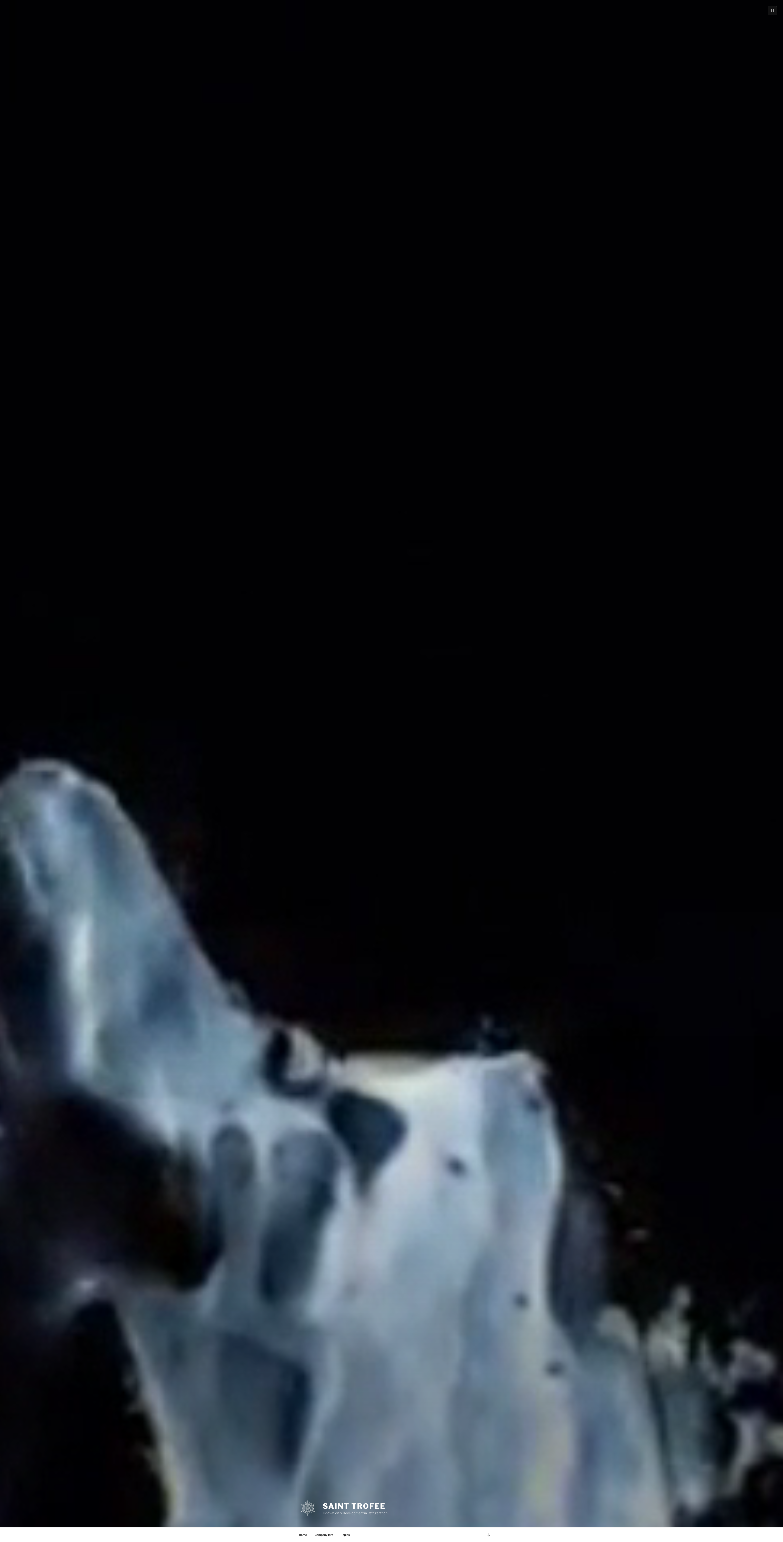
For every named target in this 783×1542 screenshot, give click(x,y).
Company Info (324, 1534)
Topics (345, 1534)
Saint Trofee (354, 1506)
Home (303, 1534)
